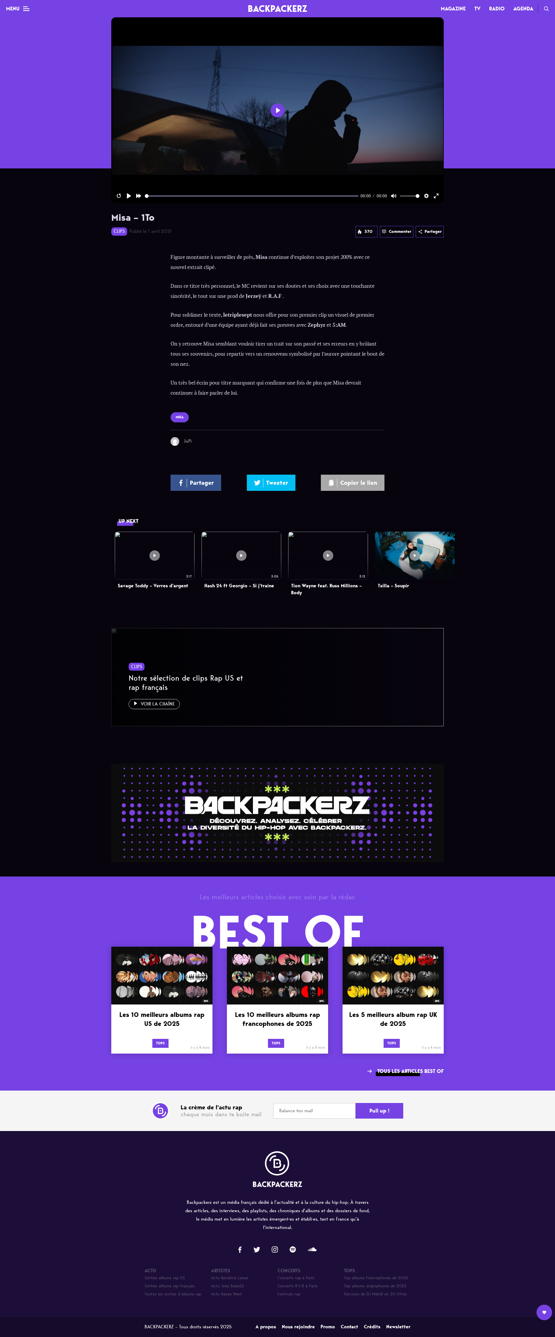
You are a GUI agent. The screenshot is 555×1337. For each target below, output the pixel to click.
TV (477, 8)
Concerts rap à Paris (296, 1278)
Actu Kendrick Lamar (229, 1278)
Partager (433, 231)
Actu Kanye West (226, 1294)
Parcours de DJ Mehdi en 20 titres (375, 1294)
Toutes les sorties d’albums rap (173, 1294)
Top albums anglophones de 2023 (375, 1286)
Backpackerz (277, 8)
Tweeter (277, 482)
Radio (497, 8)
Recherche (546, 8)
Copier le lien (358, 482)
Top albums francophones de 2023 (376, 1278)
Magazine (453, 8)
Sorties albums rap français (170, 1286)
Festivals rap (289, 1294)
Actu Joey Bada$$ (227, 1286)
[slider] (251, 196)
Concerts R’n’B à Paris (297, 1286)
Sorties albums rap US (165, 1278)
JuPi (188, 441)
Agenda (523, 8)
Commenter (400, 231)
